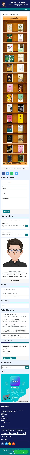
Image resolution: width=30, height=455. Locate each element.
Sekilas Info (5, 430)
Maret (15, 306)
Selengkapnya (15, 281)
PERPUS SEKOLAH (7, 232)
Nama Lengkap (7, 183)
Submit (7, 211)
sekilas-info (13, 433)
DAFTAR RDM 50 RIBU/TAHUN (11, 297)
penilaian (12, 430)
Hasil (13, 358)
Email (4, 188)
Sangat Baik (7, 353)
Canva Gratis (5, 433)
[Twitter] (6, 444)
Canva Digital (21, 433)
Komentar (5, 198)
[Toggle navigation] (26, 9)
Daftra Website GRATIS (9, 289)
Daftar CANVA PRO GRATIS (10, 293)
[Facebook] (3, 444)
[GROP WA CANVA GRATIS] (15, 388)
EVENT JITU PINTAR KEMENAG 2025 (12, 221)
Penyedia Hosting (18, 450)
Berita (11, 436)
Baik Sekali (7, 351)
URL (4, 193)
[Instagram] (10, 444)
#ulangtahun (5, 436)
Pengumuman (19, 430)
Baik (5, 350)
